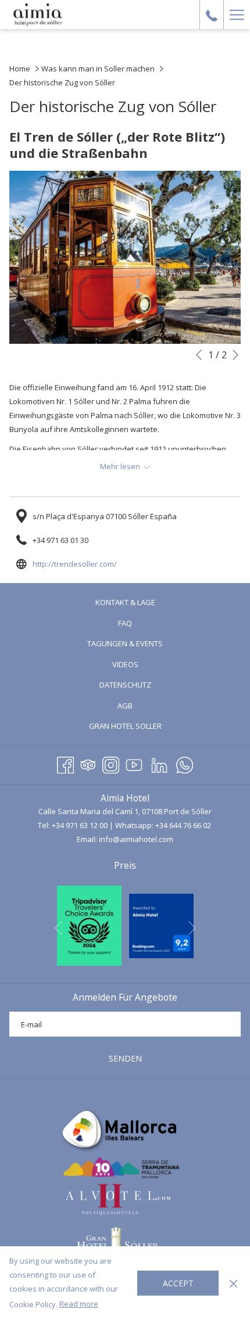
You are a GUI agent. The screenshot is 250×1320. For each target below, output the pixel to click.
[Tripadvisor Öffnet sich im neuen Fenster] (88, 763)
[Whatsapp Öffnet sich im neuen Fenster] (184, 763)
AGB (125, 705)
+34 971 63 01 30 (60, 540)
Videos (140, 666)
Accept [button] (178, 1283)
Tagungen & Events (125, 643)
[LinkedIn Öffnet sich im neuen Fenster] (159, 763)
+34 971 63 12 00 (80, 825)
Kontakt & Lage (125, 602)
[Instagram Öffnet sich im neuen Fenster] (110, 763)
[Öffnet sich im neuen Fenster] (89, 924)
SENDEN (125, 1058)
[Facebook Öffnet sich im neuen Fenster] (65, 763)
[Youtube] (134, 763)
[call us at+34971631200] (211, 14)
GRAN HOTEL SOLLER (140, 727)
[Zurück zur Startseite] (38, 14)
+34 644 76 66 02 (183, 825)
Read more (78, 1304)
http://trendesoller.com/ (75, 564)
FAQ (125, 623)
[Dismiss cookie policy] (233, 1282)
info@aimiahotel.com (136, 839)
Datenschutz (125, 684)
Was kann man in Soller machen (98, 68)
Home (19, 68)
